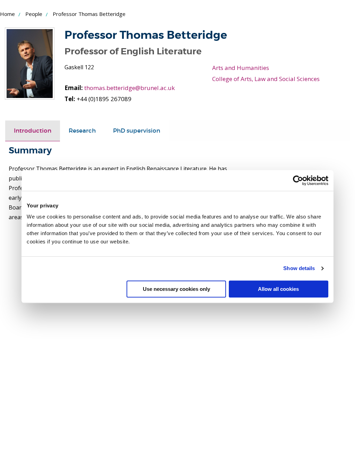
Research (82, 130)
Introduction (32, 130)
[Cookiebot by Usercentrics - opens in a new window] (298, 180)
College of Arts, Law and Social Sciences (266, 79)
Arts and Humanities (240, 68)
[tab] (32, 131)
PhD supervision (136, 130)
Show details (299, 268)
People (33, 13)
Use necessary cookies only (176, 289)
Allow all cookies (278, 289)
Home (7, 13)
